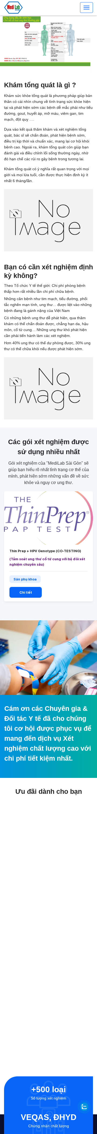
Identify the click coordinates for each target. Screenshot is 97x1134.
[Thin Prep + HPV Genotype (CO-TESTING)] (48, 518)
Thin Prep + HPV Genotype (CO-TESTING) (45, 551)
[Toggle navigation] (86, 7)
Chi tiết (25, 592)
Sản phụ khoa (25, 579)
